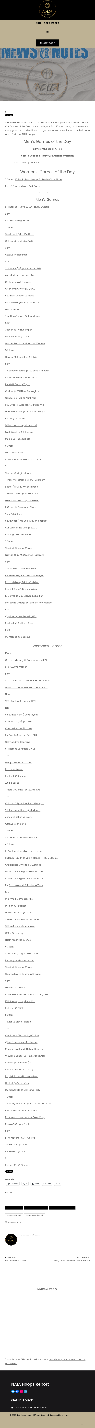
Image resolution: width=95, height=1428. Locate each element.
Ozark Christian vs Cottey (19, 1069)
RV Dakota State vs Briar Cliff (21, 735)
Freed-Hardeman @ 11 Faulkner (22, 500)
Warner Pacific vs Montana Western (25, 343)
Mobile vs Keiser (14, 769)
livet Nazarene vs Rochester (22, 1042)
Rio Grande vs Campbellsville (21, 377)
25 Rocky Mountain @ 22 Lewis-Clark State (38, 179)
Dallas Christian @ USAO (18, 912)
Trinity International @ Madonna (22, 810)
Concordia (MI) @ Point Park (20, 397)
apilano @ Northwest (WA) (21, 616)
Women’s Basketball (34, 1215)
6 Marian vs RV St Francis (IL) (21, 1110)
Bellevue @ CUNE (14, 1008)
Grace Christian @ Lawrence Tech (24, 871)
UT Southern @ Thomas (18, 282)
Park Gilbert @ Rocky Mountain (22, 302)
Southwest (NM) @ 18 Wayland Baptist (26, 520)
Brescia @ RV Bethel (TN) (19, 1062)
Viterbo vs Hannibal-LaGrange (22, 919)
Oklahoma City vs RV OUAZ (20, 288)
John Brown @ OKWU (16, 1144)
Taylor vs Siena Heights (18, 1021)
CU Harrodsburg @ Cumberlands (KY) (26, 660)
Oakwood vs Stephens (17, 742)
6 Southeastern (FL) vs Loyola (21, 714)
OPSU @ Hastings (14, 933)
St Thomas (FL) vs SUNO (18, 206)
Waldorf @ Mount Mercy (18, 548)
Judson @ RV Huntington (18, 329)
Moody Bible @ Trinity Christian (22, 582)
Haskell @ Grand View (17, 1083)
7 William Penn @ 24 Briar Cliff (27, 162)
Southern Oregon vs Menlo (19, 295)
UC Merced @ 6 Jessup (18, 636)
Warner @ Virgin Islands (18, 473)
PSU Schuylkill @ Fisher (17, 220)
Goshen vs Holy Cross (17, 336)
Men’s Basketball (14, 1215)
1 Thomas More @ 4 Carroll (26, 186)
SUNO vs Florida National (18, 680)
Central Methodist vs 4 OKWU (21, 357)
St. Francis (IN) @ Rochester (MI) (23, 268)
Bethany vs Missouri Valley (19, 960)
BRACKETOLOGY (47, 43)
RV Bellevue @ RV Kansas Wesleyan (24, 575)
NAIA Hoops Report (47, 23)
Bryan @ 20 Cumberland (18, 534)
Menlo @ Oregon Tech (17, 1124)
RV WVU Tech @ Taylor (17, 384)
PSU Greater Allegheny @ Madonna (24, 404)
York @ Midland (13, 514)
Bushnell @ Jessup (15, 776)
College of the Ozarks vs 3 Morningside (26, 994)
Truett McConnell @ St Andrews (22, 316)
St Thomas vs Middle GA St (20, 748)
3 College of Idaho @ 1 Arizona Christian (51, 155)
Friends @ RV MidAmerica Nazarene (24, 554)
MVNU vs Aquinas (14, 452)
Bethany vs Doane (15, 418)
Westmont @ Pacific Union (19, 234)
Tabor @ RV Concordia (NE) (20, 568)
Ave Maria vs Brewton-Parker (21, 837)
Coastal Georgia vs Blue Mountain (24, 878)
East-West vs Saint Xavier (19, 432)
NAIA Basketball (14, 1207)
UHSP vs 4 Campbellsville (19, 898)
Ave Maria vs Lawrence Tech (20, 275)
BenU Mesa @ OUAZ (16, 1151)
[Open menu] (47, 32)
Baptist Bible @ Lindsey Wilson (21, 589)
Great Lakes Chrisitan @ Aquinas (23, 864)
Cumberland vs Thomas (18, 728)
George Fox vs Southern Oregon (23, 974)
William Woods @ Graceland (21, 425)
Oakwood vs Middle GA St (19, 241)
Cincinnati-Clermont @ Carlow (22, 1035)
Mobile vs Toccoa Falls (17, 438)
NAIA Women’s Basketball (62, 1207)
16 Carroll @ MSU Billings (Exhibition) (24, 595)
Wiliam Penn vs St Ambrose (20, 926)
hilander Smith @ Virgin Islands (23, 857)
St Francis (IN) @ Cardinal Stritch (23, 953)
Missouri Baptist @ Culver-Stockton (24, 1049)
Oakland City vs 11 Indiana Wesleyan (24, 803)
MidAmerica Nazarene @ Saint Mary (25, 1117)
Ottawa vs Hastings (16, 254)
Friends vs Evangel (15, 987)
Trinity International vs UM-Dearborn (25, 479)
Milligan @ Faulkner (15, 905)
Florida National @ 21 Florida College (25, 411)
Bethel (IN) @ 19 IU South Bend (21, 486)
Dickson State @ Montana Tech (22, 1089)
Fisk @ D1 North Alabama (18, 762)
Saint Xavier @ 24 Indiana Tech (26, 885)
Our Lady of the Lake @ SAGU (21, 527)
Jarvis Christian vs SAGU (18, 817)
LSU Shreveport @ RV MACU (20, 1001)
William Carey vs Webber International (26, 687)
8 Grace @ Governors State (20, 507)
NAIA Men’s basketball (36, 1207)
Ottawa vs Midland (15, 823)
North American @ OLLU (18, 939)
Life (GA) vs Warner (16, 666)
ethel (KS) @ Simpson (18, 1165)
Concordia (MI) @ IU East (19, 721)
